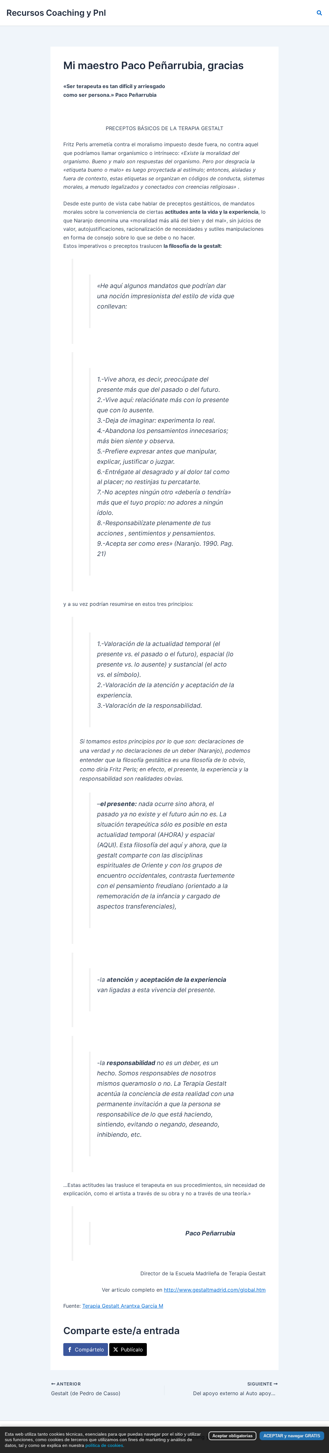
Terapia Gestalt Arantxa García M (122, 1306)
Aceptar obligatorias (232, 1435)
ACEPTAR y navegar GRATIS (291, 1435)
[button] (320, 13)
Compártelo (89, 1349)
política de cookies (104, 1445)
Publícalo (132, 1349)
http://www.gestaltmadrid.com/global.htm (215, 1290)
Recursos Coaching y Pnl (56, 13)
